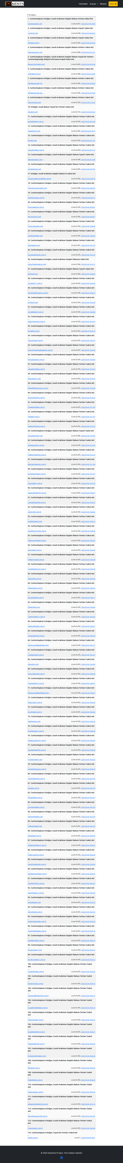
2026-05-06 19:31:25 (88, 255)
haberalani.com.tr (35, 702)
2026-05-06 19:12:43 (88, 445)
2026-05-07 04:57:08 (88, 24)
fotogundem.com (35, 950)
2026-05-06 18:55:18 (88, 931)
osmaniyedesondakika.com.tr (39, 178)
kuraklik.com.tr (34, 331)
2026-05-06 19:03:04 (88, 607)
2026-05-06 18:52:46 (88, 1056)
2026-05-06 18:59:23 (88, 760)
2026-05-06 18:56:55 (88, 836)
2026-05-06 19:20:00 (88, 360)
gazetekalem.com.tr (36, 121)
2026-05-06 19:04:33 (88, 588)
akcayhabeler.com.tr (36, 597)
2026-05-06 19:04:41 (88, 541)
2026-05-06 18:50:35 (88, 1128)
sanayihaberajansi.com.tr (38, 293)
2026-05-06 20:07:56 (88, 169)
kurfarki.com (33, 302)
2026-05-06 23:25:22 (88, 43)
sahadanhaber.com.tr (36, 369)
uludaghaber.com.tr (36, 655)
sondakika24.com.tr (35, 312)
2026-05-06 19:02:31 (88, 626)
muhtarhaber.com (35, 759)
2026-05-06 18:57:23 (88, 826)
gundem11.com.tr (35, 283)
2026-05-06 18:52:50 (88, 1044)
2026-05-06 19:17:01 (88, 417)
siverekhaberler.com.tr (37, 502)
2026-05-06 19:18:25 (88, 398)
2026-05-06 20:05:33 (88, 179)
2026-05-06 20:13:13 (88, 150)
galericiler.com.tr (34, 512)
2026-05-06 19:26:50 (88, 303)
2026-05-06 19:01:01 (88, 655)
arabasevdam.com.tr (36, 445)
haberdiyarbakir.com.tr (37, 921)
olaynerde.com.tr (35, 578)
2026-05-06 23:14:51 (88, 52)
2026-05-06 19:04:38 (88, 560)
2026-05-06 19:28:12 (88, 293)
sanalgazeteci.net (35, 24)
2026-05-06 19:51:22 (88, 245)
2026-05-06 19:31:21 (88, 264)
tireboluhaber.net (35, 826)
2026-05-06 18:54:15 (88, 996)
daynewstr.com (34, 245)
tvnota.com (32, 140)
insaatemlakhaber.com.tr (38, 1008)
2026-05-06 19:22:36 (88, 350)
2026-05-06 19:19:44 (88, 369)
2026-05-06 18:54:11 (88, 1032)
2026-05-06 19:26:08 (88, 312)
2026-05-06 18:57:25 (88, 807)
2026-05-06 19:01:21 (88, 645)
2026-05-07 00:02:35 (88, 33)
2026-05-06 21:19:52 (88, 103)
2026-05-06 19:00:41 (88, 683)
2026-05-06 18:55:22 (88, 874)
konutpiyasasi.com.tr (36, 359)
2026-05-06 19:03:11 (88, 598)
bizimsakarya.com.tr (36, 207)
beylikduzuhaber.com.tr (37, 874)
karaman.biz (33, 274)
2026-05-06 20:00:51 (88, 207)
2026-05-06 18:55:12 (88, 960)
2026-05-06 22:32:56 (88, 64)
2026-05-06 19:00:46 (88, 674)
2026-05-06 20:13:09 (88, 160)
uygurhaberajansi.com (37, 264)
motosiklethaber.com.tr (37, 931)
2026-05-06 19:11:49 (88, 464)
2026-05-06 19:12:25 (88, 455)
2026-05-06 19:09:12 (88, 503)
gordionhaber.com (35, 236)
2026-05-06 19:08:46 (88, 512)
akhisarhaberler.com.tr (37, 464)
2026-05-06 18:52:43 (88, 1092)
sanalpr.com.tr (33, 788)
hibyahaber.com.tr (35, 797)
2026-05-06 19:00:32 (88, 722)
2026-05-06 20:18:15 (88, 131)
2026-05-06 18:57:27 (88, 798)
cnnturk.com (33, 33)
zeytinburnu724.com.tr (37, 531)
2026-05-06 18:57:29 (88, 788)
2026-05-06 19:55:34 (88, 236)
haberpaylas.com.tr (35, 1092)
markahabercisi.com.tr (37, 569)
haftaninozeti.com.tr (36, 559)
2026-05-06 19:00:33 (88, 703)
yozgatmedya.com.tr (36, 150)
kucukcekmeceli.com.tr (37, 255)
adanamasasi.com (35, 52)
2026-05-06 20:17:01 (88, 141)
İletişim (103, 4)
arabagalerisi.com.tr (36, 683)
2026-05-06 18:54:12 (88, 1020)
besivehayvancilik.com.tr (38, 1116)
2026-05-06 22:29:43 (88, 83)
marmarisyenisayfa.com (37, 188)
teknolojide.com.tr (35, 912)
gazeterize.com (34, 131)
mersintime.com (34, 102)
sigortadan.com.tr (35, 483)
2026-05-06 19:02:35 (88, 617)
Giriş (112, 4)
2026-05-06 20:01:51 (88, 198)
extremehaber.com (35, 817)
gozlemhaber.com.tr (36, 971)
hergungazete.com (35, 226)
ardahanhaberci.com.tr (37, 845)
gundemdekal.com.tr (36, 807)
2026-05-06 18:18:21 (88, 1138)
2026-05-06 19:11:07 (88, 474)
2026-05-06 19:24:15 (88, 322)
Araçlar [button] (93, 4)
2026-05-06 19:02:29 (88, 636)
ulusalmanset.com (35, 436)
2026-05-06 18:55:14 (88, 950)
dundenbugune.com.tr (37, 769)
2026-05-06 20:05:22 (88, 188)
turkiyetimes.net (34, 169)
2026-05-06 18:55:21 (88, 883)
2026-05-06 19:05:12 (88, 521)
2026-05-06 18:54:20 (88, 972)
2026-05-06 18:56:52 (88, 845)
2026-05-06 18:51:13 (88, 1104)
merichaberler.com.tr (36, 674)
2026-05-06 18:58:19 (88, 769)
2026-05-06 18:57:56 (88, 779)
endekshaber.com (35, 521)
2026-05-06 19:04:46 (88, 531)
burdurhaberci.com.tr (36, 959)
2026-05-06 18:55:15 (88, 941)
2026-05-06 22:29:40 (88, 93)
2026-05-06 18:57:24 (88, 817)
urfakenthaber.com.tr (36, 407)
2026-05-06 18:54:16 (88, 984)
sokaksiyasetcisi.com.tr (37, 740)
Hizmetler (83, 4)
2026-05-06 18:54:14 (88, 1008)
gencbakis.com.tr (35, 550)
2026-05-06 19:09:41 (88, 493)
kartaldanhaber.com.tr (37, 474)
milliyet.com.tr (33, 43)
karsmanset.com (34, 216)
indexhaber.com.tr (35, 1080)
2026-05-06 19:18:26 (88, 388)
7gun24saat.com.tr (35, 340)
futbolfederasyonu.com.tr (38, 388)
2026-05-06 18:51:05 (88, 1116)
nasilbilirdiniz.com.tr (36, 883)
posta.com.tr (33, 1137)
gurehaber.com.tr (35, 712)
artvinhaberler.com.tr (36, 398)
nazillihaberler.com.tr (36, 778)
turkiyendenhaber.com (37, 1056)
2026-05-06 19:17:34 (88, 407)
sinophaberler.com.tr (36, 636)
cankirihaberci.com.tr (36, 617)
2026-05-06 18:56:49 (88, 855)
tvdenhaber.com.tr (35, 588)
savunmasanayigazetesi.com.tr (40, 350)
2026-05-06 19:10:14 (88, 483)
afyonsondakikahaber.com (38, 645)
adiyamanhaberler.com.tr (38, 1104)
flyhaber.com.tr (34, 1068)
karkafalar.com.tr (34, 836)
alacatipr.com (33, 664)
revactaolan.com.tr (35, 1128)
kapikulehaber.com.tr (36, 626)
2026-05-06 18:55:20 (88, 893)
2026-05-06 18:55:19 (88, 902)
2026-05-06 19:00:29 (88, 731)
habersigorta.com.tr (36, 855)
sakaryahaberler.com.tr (37, 493)
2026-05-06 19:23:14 (88, 341)
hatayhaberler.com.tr (36, 1044)
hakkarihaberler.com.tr (37, 455)
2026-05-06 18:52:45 (88, 1068)
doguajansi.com (34, 378)
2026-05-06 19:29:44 (88, 283)
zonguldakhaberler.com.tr (38, 996)
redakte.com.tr (34, 417)
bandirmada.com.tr (35, 983)
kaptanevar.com (34, 721)
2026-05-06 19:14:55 (88, 436)
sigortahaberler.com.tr (37, 750)
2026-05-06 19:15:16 (88, 426)
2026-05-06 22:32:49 (88, 74)
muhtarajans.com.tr (36, 731)
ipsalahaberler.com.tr (36, 1032)
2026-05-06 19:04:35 (88, 579)
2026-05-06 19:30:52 (88, 274)
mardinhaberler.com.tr (37, 864)
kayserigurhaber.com (36, 64)
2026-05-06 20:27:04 (88, 122)
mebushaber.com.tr (36, 1020)
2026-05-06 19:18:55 (88, 379)
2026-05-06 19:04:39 (88, 550)
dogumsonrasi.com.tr (36, 321)
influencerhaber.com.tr (37, 540)
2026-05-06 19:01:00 (88, 664)
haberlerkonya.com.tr (36, 426)
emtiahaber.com (34, 902)
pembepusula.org (35, 83)
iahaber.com (33, 112)
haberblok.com (34, 607)
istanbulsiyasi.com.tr (36, 198)
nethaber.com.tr (34, 74)
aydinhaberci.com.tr (36, 893)
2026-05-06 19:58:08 (88, 226)
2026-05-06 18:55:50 (88, 864)
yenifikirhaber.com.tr (36, 940)
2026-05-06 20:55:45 (88, 112)
